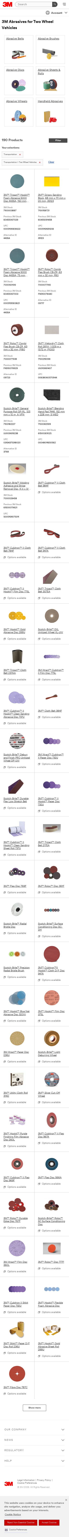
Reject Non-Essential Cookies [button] (20, 1523)
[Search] (55, 4)
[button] (16, 1530)
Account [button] (56, 13)
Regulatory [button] (14, 1450)
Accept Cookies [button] (49, 1523)
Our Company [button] (15, 1429)
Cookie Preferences (27, 1483)
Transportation (10, 154)
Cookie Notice (13, 1514)
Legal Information (26, 1480)
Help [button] (8, 1461)
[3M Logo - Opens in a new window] (7, 4)
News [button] (8, 1440)
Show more (34, 1408)
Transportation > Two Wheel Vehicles (20, 162)
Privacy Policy (44, 1480)
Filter (58, 140)
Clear (51, 162)
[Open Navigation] (64, 4)
